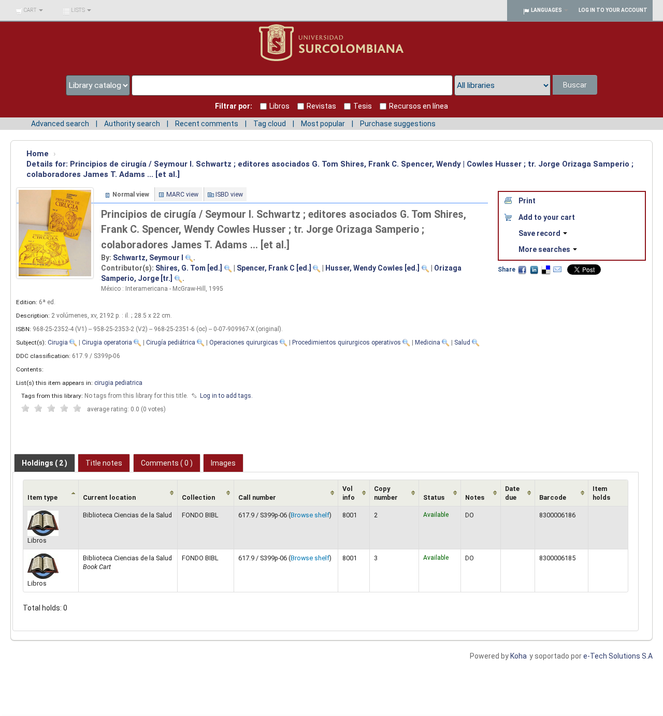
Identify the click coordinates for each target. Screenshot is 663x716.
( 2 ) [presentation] (44, 463)
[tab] (44, 463)
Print (527, 201)
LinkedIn (534, 269)
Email (557, 269)
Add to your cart (546, 217)
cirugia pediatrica (118, 382)
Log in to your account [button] (613, 10)
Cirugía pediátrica (170, 342)
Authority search (132, 124)
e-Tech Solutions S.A (618, 656)
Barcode (552, 497)
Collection (198, 497)
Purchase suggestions (398, 124)
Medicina (427, 342)
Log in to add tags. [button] (226, 395)
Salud (462, 342)
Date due (512, 493)
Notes (474, 497)
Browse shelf (310, 515)
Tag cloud (269, 124)
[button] (29, 10)
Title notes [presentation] (103, 463)
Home (37, 153)
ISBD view (229, 194)
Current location (109, 497)
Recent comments (206, 124)
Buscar (575, 85)
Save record (540, 233)
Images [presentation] (223, 463)
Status (433, 497)
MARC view (182, 194)
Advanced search (60, 124)
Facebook (522, 269)
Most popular (323, 124)
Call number (257, 497)
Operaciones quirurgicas (243, 342)
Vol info (348, 493)
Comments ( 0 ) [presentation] (167, 463)
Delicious (545, 269)
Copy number (386, 493)
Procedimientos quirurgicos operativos (346, 342)
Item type (42, 497)
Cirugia (58, 342)
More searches (545, 249)
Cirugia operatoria (107, 342)
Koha (518, 656)
